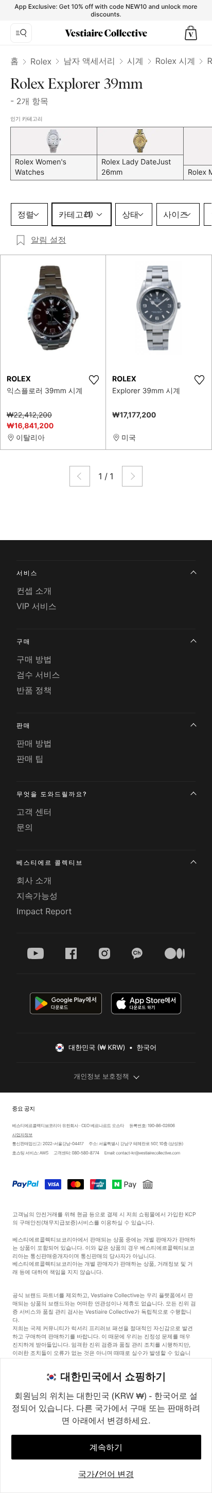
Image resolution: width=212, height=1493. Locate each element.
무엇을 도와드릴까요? (51, 794)
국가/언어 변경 (106, 1474)
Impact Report (44, 911)
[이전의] (79, 476)
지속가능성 (37, 896)
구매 (23, 641)
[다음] (132, 476)
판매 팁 (30, 758)
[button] (191, 33)
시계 (135, 61)
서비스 (27, 573)
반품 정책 (34, 690)
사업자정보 (22, 1134)
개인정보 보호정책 (101, 1076)
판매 (23, 725)
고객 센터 (34, 812)
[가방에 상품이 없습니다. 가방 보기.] (191, 33)
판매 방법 (34, 743)
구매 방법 (34, 659)
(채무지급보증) (59, 1222)
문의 (24, 827)
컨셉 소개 (34, 590)
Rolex (40, 61)
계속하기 (106, 1447)
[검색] (21, 33)
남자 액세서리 (89, 61)
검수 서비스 (38, 674)
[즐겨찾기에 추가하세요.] (93, 380)
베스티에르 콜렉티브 (49, 862)
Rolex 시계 (175, 61)
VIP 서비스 (36, 606)
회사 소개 (34, 880)
